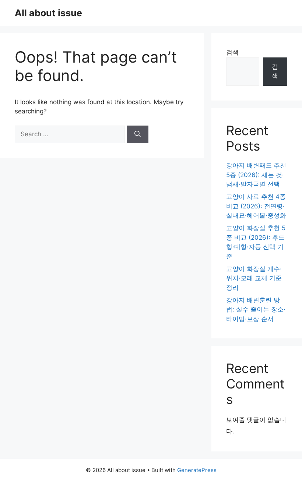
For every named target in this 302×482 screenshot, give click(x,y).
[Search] (137, 134)
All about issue (48, 12)
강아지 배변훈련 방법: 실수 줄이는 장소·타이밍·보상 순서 (255, 309)
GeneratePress (197, 470)
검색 (232, 52)
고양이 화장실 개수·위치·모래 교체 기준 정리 (254, 278)
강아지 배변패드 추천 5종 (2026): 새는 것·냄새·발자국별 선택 (256, 175)
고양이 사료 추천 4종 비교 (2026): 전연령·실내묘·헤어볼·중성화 (256, 206)
